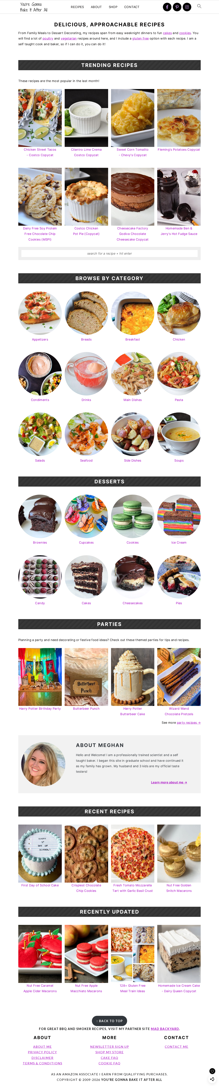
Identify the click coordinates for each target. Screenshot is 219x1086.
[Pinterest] (177, 7)
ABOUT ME (42, 1047)
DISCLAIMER (42, 1058)
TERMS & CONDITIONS (42, 1063)
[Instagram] (187, 7)
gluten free (140, 38)
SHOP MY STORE (109, 1052)
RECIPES (77, 7)
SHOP (113, 7)
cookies (185, 33)
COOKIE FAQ (109, 1063)
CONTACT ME (176, 1047)
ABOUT (96, 7)
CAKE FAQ (109, 1058)
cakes (167, 33)
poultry (48, 38)
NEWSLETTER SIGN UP (109, 1047)
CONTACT (132, 7)
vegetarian (69, 38)
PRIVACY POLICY (42, 1052)
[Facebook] (167, 7)
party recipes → (189, 722)
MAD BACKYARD (165, 1029)
